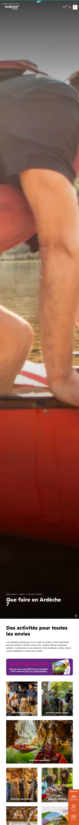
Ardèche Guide (11, 594)
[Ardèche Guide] (12, 7)
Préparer (22, 594)
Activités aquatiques (39, 760)
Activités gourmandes (22, 799)
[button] (39, 1)
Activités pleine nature (57, 712)
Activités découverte (21, 712)
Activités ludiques (57, 799)
